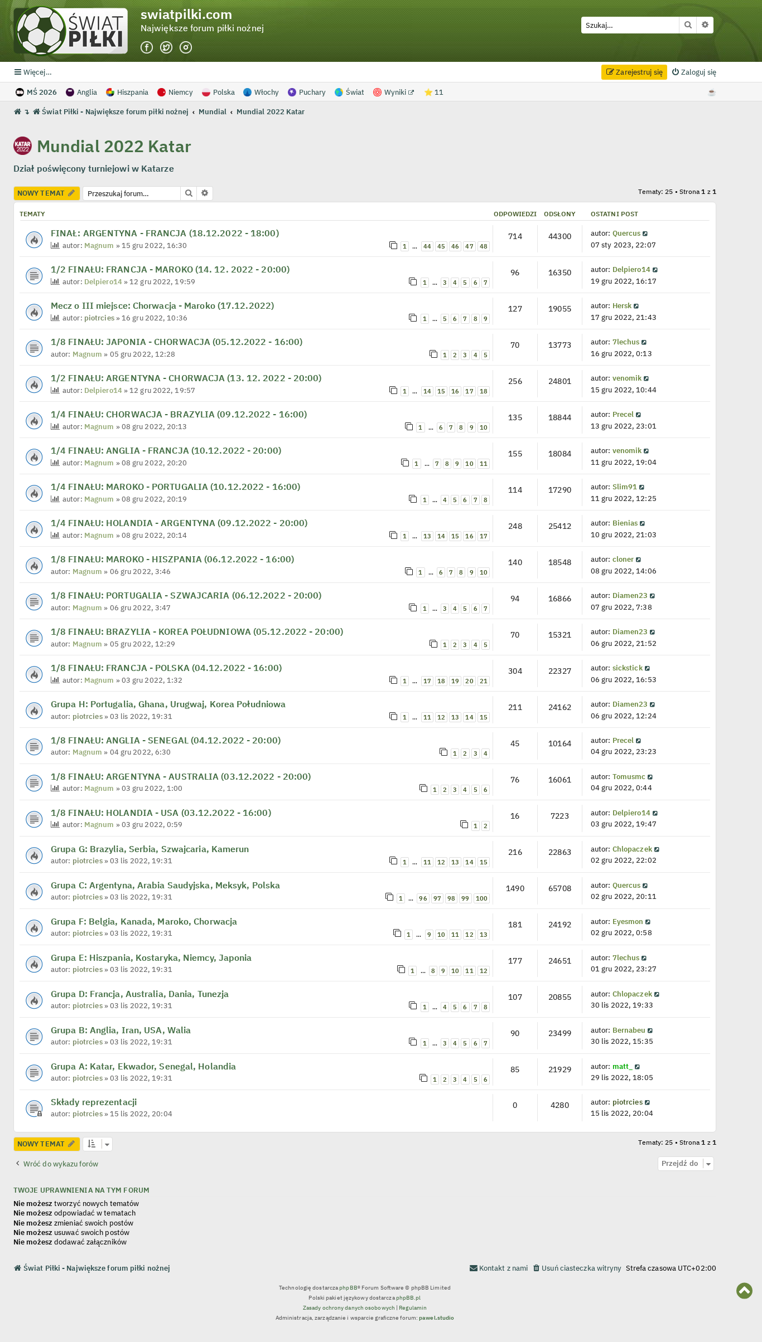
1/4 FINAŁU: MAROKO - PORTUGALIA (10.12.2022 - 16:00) (175, 486)
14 (427, 391)
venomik (627, 378)
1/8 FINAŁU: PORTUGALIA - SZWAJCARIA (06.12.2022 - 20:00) (186, 595)
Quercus (627, 233)
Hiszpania (132, 92)
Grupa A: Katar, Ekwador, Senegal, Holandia (143, 1066)
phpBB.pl (408, 1297)
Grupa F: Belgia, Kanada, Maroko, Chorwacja (144, 921)
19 (455, 681)
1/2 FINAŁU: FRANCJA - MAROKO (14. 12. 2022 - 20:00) (170, 269)
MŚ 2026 (42, 92)
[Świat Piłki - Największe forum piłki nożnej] (77, 31)
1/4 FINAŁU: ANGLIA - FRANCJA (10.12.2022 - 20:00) (166, 450)
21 (484, 681)
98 (451, 898)
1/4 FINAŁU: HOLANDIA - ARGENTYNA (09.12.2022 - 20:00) (179, 522)
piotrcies (99, 318)
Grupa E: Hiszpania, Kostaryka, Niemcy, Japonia (151, 957)
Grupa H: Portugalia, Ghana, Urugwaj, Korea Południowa (168, 703)
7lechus (626, 342)
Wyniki (396, 92)
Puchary (312, 92)
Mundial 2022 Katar (114, 146)
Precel (623, 414)
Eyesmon (628, 921)
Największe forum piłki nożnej (202, 28)
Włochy (266, 92)
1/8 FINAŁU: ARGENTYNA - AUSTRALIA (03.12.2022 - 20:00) (181, 776)
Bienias (625, 523)
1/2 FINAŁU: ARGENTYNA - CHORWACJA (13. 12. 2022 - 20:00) (186, 377)
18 (484, 391)
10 (484, 427)
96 (423, 898)
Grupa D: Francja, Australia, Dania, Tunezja (140, 993)
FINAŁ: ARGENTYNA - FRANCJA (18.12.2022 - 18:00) (165, 233)
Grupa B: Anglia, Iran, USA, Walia (121, 1029)
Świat (355, 92)
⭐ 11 (433, 92)
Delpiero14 (103, 281)
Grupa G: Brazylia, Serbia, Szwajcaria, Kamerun (150, 848)
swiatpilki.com (186, 14)
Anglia (87, 92)
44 (427, 246)
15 (441, 391)
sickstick (628, 668)
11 (484, 464)
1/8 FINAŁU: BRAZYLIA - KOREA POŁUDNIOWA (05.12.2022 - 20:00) (197, 631)
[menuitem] (693, 72)
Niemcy (180, 92)
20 (469, 681)
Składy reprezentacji (94, 1101)
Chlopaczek (632, 849)
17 (469, 391)
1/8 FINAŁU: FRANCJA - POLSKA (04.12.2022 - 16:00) (166, 667)
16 (455, 391)
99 (465, 898)
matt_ (623, 1066)
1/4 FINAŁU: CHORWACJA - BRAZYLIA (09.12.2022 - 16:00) (179, 414)
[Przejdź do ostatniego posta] (646, 233)
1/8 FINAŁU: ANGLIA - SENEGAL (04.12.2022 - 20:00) (166, 740)
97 (437, 898)
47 (469, 246)
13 (427, 536)
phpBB (348, 1287)
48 (484, 246)
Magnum (99, 245)
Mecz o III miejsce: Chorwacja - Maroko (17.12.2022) (162, 305)
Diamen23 (630, 595)
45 (441, 246)
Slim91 (625, 487)
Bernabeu (629, 1030)
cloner (623, 559)
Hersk (622, 305)
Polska (224, 92)
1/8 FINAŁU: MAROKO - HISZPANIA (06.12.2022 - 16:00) (172, 559)
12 (441, 717)
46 (455, 246)
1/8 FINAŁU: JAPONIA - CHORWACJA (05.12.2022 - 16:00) (176, 341)
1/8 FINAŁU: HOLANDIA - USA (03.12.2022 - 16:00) (161, 812)
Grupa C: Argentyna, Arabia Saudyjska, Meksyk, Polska (165, 885)
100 (482, 898)
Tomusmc (629, 776)
